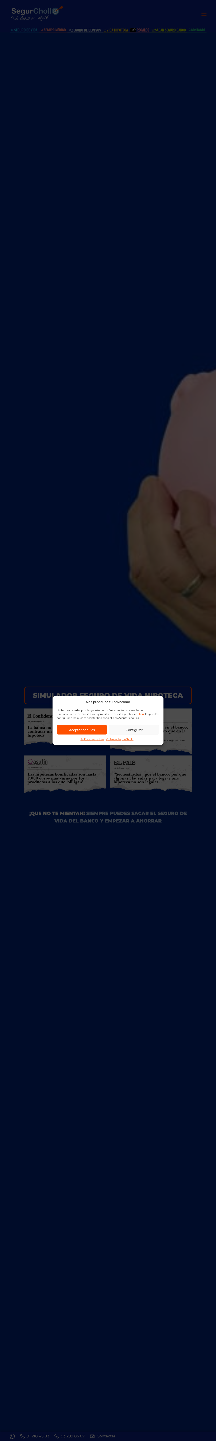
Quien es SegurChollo (120, 739)
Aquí (141, 714)
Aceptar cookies (82, 730)
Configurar (134, 730)
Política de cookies (92, 739)
